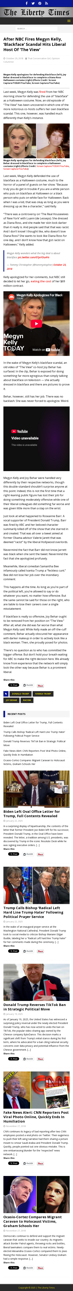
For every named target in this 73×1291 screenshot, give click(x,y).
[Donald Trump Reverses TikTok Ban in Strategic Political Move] (36, 982)
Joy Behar (11, 700)
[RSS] (46, 3)
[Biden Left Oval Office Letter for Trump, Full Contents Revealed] (36, 789)
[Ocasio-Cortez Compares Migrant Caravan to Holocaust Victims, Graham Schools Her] (36, 1194)
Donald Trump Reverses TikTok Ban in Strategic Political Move (34, 1006)
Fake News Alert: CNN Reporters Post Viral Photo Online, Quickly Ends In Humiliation (36, 1117)
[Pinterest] (40, 3)
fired (42, 92)
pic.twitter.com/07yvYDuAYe (33, 257)
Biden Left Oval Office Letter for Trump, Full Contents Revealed (31, 813)
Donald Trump (20, 693)
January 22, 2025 (14, 820)
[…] (38, 845)
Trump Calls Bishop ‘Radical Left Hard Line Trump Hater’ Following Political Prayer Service (33, 912)
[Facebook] (27, 3)
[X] (33, 3)
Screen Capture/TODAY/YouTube (53, 166)
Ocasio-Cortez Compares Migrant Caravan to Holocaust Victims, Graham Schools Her (32, 1221)
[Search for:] (36, 28)
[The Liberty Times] (36, 15)
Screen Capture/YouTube (15, 168)
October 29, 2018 (14, 58)
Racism (27, 700)
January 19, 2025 (14, 1013)
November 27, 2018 (16, 1126)
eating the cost (41, 281)
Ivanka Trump (43, 693)
